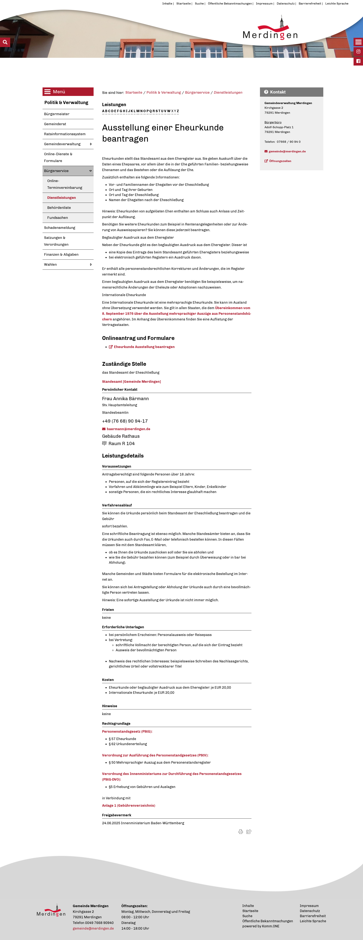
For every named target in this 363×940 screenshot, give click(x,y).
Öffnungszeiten (280, 161)
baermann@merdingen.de (128, 429)
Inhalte (167, 3)
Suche (199, 3)
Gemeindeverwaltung (62, 144)
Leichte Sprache (336, 3)
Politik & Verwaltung (66, 102)
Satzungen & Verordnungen (56, 241)
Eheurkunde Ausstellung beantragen (144, 347)
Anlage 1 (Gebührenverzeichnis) (128, 805)
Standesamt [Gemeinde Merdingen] (131, 382)
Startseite (183, 3)
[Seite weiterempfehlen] (248, 831)
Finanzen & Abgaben (61, 254)
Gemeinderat (55, 124)
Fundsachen (57, 217)
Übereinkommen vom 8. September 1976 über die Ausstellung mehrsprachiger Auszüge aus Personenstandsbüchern (176, 313)
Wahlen (50, 264)
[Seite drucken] (240, 831)
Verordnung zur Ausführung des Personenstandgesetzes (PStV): (155, 755)
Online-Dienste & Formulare (58, 157)
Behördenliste (59, 207)
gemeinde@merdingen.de (287, 151)
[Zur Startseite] (163, 32)
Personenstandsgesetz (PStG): (127, 731)
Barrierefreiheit (310, 3)
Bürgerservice (56, 171)
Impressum (264, 3)
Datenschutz (286, 3)
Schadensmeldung (59, 227)
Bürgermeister (56, 114)
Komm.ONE (270, 926)
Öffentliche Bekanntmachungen (230, 3)
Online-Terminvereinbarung (64, 184)
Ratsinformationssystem (65, 134)
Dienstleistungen (61, 197)
